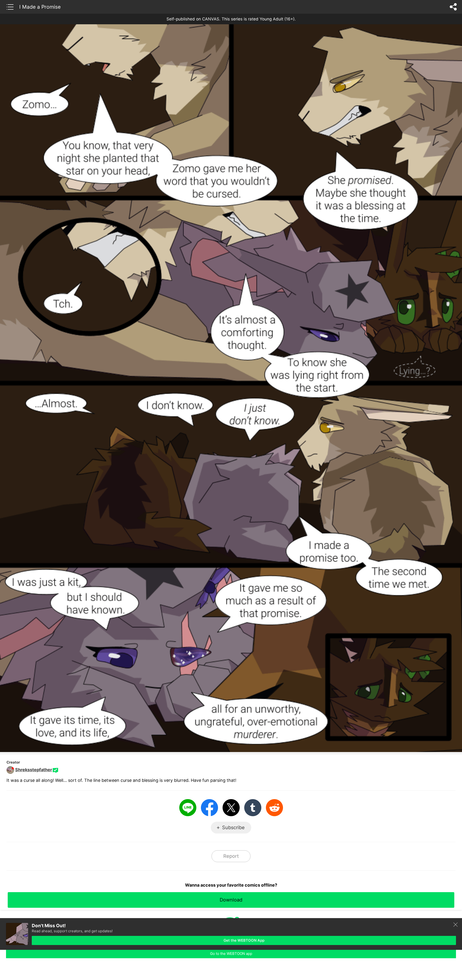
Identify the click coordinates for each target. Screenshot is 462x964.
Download (231, 900)
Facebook (209, 807)
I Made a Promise (40, 7)
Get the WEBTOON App (244, 940)
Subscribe (233, 827)
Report (231, 856)
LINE (187, 807)
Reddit (274, 807)
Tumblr (252, 807)
